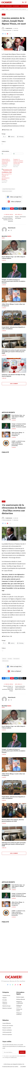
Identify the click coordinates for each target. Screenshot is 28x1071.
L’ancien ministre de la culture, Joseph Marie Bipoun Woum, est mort (20, 688)
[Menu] (26, 2)
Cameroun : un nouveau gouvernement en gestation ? (5, 177)
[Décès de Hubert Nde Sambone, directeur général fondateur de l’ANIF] (14, 810)
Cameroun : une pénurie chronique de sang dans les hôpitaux (13, 375)
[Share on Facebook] (3, 34)
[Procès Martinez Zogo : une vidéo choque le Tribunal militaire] (14, 247)
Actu (2, 6)
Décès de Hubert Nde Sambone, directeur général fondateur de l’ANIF (13, 820)
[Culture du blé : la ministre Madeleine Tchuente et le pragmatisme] (7, 156)
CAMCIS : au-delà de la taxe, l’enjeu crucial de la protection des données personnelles (18, 443)
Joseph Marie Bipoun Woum (9, 189)
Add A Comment (14, 383)
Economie (16, 6)
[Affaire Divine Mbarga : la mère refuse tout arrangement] (14, 295)
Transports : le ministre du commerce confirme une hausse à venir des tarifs (18, 161)
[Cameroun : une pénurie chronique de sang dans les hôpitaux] (14, 365)
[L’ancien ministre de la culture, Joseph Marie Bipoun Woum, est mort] (14, 44)
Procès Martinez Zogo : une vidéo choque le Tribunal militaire (13, 257)
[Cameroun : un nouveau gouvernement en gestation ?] (7, 171)
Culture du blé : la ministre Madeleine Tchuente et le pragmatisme (6, 161)
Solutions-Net (21, 1064)
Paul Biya (10, 658)
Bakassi (4, 658)
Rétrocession (5, 660)
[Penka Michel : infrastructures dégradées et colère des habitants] (14, 318)
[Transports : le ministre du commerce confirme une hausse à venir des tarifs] (18, 156)
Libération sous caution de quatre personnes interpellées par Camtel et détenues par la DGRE (14, 351)
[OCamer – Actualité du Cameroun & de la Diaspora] (7, 2)
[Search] (23, 2)
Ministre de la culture (7, 191)
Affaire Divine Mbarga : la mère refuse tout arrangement (13, 304)
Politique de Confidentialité (11, 1057)
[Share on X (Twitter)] (5, 34)
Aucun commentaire (7, 30)
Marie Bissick (9, 28)
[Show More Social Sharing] (10, 34)
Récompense (16, 658)
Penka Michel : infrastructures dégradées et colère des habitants (13, 327)
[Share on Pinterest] (7, 34)
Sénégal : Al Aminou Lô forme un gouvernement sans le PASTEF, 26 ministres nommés (13, 281)
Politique (9, 6)
